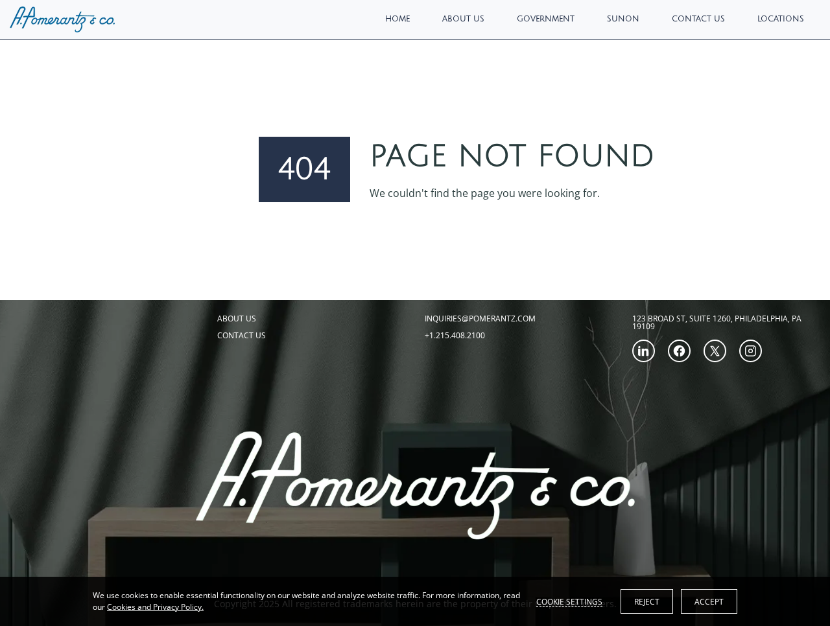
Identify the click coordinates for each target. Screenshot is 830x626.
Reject (646, 601)
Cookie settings (569, 601)
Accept (709, 601)
